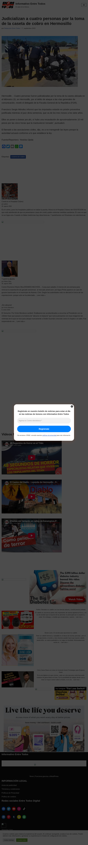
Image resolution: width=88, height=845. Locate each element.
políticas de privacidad (49, 435)
